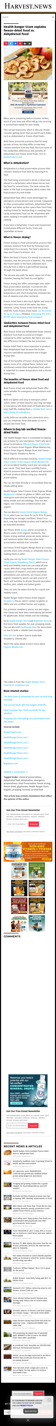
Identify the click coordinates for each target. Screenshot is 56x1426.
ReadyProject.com (12, 157)
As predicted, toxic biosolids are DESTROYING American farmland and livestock (32, 1346)
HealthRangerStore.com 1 (16, 737)
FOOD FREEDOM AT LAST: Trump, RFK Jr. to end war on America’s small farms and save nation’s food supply (32, 1233)
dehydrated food (12, 780)
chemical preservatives (30, 777)
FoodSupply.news (28, 627)
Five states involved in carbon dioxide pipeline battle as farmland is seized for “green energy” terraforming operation (32, 1258)
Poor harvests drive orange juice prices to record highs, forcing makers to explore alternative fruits (30, 1370)
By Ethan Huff (26, 1238)
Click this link (10, 635)
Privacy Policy (26, 1406)
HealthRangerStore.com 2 (16, 742)
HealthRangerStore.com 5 (16, 758)
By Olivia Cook (27, 1166)
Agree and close (31, 1411)
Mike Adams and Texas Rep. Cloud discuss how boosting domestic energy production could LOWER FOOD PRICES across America (32, 1208)
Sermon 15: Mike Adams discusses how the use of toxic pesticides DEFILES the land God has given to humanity (32, 1245)
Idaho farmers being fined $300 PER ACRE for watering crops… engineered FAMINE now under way (32, 1323)
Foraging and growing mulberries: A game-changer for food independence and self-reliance (30, 1186)
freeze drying (43, 783)
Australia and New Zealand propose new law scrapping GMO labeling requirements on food (32, 1197)
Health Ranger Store (19, 621)
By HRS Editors (27, 1156)
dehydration (27, 780)
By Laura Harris (27, 1363)
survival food (37, 789)
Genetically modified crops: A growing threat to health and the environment (32, 1162)
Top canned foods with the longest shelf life (25, 705)
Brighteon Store (41, 621)
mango (24, 530)
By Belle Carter (27, 1316)
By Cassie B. (26, 1179)
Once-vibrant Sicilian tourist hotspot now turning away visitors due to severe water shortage (30, 1300)
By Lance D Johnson (28, 1328)
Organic (7, 789)
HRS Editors (20, 39)
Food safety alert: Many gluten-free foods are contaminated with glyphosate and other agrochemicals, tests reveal (32, 1220)
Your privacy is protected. (14, 831)
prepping (16, 789)
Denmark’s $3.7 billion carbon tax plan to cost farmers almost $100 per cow (32, 1289)
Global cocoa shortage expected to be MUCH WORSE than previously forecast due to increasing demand (31, 1357)
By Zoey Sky (26, 1340)
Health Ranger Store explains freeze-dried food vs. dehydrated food (30, 1152)
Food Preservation (27, 783)
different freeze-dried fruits (36, 444)
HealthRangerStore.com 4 (16, 753)
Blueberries (9, 494)
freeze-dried (10, 786)
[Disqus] (28, 972)
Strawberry (9, 601)
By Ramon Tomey (27, 1283)
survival (26, 789)
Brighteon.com (11, 763)
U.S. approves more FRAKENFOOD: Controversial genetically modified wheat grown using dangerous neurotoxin (30, 1173)
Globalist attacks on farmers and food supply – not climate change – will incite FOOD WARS (32, 1312)
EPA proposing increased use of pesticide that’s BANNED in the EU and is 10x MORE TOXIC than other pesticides (30, 1335)
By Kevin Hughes (28, 1213)
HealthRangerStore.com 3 (16, 748)
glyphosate (22, 786)
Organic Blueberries (13, 647)
